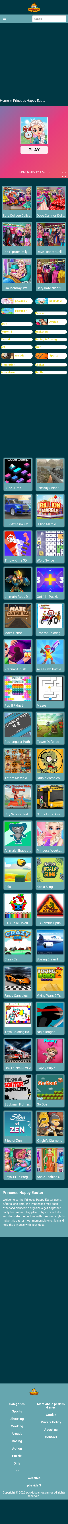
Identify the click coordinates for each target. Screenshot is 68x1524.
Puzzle (39, 313)
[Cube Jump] (18, 482)
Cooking (17, 1426)
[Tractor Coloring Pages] (50, 627)
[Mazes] (50, 699)
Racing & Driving (46, 339)
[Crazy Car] (18, 953)
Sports (53, 355)
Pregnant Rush (15, 669)
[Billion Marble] (50, 518)
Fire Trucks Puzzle (18, 1068)
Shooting (17, 1419)
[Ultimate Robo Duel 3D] (18, 591)
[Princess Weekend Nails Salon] (50, 844)
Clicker (39, 364)
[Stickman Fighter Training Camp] (18, 1098)
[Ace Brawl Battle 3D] (50, 663)
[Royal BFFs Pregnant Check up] (18, 1171)
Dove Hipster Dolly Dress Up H (51, 252)
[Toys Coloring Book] (18, 1026)
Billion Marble (46, 524)
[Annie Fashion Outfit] (50, 1171)
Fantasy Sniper (48, 488)
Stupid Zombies (48, 778)
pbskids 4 (21, 310)
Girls (17, 1463)
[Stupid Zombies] (50, 772)
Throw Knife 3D (16, 560)
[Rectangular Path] (18, 736)
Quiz (38, 347)
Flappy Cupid (46, 1068)
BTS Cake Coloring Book (22, 923)
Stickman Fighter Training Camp (28, 1104)
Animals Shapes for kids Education (30, 850)
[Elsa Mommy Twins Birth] (17, 281)
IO (17, 1471)
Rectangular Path (17, 742)
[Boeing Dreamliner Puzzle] (50, 953)
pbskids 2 (21, 301)
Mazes (42, 705)
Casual (5, 339)
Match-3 (6, 331)
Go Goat (43, 1104)
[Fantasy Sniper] (50, 482)
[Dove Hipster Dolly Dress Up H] (51, 245)
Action (53, 321)
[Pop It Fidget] (18, 699)
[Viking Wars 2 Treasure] (50, 989)
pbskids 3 (55, 301)
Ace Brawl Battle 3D (51, 669)
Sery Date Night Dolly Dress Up (51, 288)
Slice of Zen (13, 1141)
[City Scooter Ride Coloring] (18, 808)
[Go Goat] (50, 1098)
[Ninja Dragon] (50, 1026)
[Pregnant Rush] (18, 663)
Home (4, 100)
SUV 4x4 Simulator (18, 524)
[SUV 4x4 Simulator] (18, 518)
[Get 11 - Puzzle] (50, 591)
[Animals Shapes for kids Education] (18, 844)
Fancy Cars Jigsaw (18, 995)
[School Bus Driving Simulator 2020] (50, 808)
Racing (17, 1441)
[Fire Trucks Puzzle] (18, 1062)
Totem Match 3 (16, 778)
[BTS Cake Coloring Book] (18, 917)
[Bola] (18, 881)
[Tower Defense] (50, 736)
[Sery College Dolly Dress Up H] (17, 209)
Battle (39, 372)
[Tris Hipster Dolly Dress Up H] (17, 245)
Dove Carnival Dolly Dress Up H (51, 215)
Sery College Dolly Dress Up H (17, 215)
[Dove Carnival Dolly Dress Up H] (51, 209)
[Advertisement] (34, 60)
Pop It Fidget (14, 705)
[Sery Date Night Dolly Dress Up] (51, 281)
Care (4, 324)
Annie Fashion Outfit (51, 1177)
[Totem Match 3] (18, 772)
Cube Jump (13, 488)
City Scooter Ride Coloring (23, 814)
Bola (8, 887)
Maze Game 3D (15, 633)
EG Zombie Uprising (51, 923)
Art (3, 347)
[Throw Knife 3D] (18, 554)
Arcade (19, 355)
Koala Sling (45, 887)
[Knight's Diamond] (50, 1135)
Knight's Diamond (49, 1141)
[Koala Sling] (50, 881)
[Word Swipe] (50, 554)
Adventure (8, 372)
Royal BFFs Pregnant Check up (27, 1177)
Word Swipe (45, 560)
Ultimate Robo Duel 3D (21, 597)
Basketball (42, 331)
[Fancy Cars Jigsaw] (18, 989)
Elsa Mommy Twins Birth (17, 288)
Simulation (8, 364)
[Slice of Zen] (18, 1135)
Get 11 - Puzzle (48, 597)
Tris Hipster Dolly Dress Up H (17, 252)
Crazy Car (12, 959)
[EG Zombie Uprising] (50, 917)
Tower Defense (48, 742)
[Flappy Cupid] (50, 1062)
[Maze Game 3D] (18, 627)
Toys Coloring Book (18, 1032)
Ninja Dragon (46, 1032)
